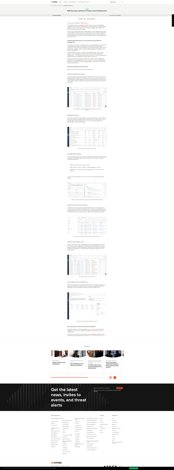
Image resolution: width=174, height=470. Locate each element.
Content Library (114, 422)
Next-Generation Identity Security (92, 418)
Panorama (64, 432)
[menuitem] (65, 2)
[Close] (173, 468)
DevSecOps (61, 5)
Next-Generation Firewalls (67, 420)
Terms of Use (109, 390)
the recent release (92, 329)
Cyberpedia (114, 424)
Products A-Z (114, 430)
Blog (51, 5)
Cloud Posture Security (78, 427)
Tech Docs (114, 438)
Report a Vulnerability (115, 434)
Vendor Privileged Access (91, 438)
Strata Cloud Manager (66, 426)
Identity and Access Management (92, 422)
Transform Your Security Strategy (92, 447)
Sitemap (113, 436)
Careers (101, 420)
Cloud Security (55, 5)
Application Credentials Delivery (92, 436)
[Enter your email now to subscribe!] (104, 388)
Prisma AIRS (53, 423)
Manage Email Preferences (116, 428)
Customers (101, 426)
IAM (84, 18)
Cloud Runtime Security (78, 429)
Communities (114, 420)
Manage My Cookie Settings (134, 468)
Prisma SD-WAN (65, 449)
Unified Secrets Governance (91, 434)
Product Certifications (115, 432)
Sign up (118, 388)
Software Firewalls (65, 424)
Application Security (78, 425)
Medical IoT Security (54, 442)
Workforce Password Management (92, 428)
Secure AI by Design (54, 421)
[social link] (104, 466)
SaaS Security (53, 446)
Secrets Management (90, 432)
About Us (101, 418)
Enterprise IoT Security (54, 440)
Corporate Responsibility (104, 424)
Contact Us (101, 422)
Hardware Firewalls (65, 422)
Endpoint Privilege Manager (91, 424)
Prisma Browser (65, 447)
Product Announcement (91, 18)
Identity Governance (90, 426)
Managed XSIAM (77, 446)
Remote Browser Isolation (67, 451)
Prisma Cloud (77, 431)
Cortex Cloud (77, 423)
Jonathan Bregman (57, 15)
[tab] (69, 377)
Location (101, 430)
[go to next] (114, 377)
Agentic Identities (89, 430)
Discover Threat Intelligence (91, 449)
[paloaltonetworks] (54, 2)
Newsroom (101, 432)
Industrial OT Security (54, 444)
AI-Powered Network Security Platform (57, 418)
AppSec (53, 360)
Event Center (114, 426)
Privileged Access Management (91, 420)
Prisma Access (65, 445)
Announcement (109, 360)
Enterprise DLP (65, 443)
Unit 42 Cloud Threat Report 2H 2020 (96, 335)
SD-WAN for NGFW (65, 428)
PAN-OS (64, 430)
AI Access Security (54, 425)
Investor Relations (103, 428)
